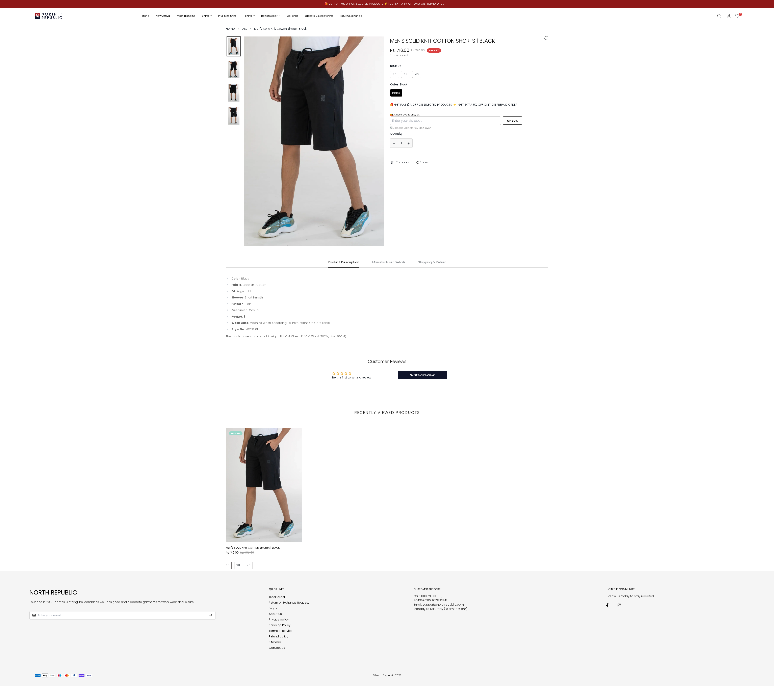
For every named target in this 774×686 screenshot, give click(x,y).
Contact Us (277, 648)
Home (230, 28)
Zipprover (425, 128)
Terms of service (280, 631)
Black (396, 93)
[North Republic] (48, 16)
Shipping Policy (279, 625)
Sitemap (275, 642)
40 (417, 74)
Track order (277, 597)
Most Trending (186, 16)
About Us (275, 614)
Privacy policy (279, 619)
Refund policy (278, 636)
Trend (145, 16)
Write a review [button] (422, 375)
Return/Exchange (351, 16)
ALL (244, 28)
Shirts (205, 16)
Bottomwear (269, 16)
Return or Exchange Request (289, 603)
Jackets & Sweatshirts (319, 16)
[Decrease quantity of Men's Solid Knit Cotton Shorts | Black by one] (394, 143)
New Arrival (163, 16)
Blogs (273, 608)
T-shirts (247, 16)
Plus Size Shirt (227, 16)
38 (405, 74)
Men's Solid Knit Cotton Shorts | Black (253, 548)
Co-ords (292, 16)
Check (512, 121)
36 (394, 74)
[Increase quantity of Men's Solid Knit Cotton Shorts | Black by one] (409, 143)
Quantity (396, 134)
